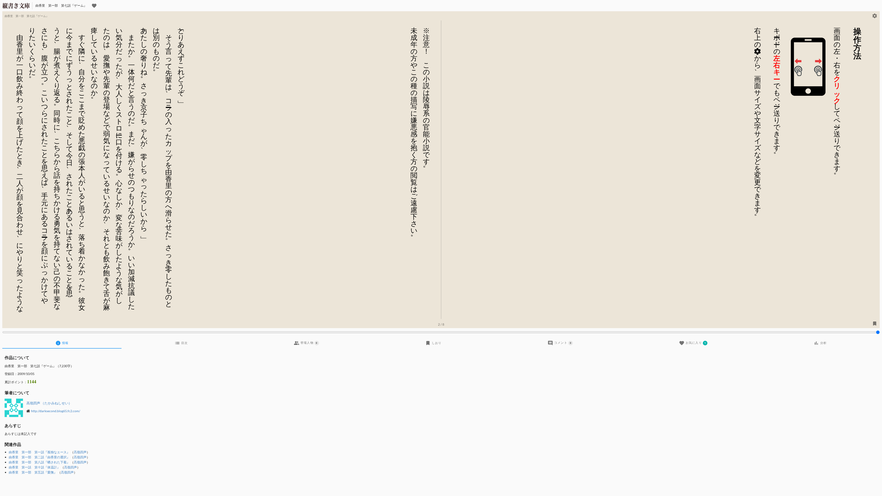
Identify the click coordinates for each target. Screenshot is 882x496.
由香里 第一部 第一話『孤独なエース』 (39, 452)
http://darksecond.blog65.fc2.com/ (55, 411)
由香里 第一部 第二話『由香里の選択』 (39, 457)
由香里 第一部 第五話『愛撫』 (33, 472)
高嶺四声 (80, 452)
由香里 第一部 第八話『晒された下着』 (39, 462)
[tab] (62, 343)
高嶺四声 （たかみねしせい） (49, 403)
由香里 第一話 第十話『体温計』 (34, 467)
